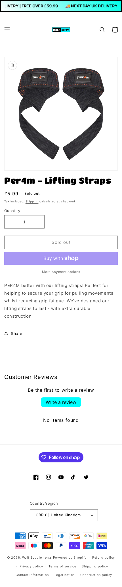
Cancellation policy (96, 575)
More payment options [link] (61, 272)
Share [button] (16, 333)
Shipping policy (95, 566)
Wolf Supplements (37, 557)
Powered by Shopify (70, 557)
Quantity (12, 210)
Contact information (32, 575)
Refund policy (103, 557)
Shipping (32, 201)
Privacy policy (31, 566)
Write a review (61, 402)
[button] (7, 30)
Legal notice (64, 575)
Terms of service (62, 566)
